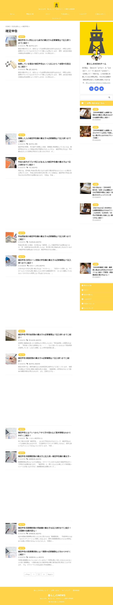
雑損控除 (37, 364)
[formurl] (96, 88)
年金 (30, 167)
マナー (47, 14)
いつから (31, 438)
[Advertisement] (39, 106)
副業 (30, 69)
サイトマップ (56, 18)
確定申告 (31, 46)
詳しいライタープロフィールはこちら (98, 83)
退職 (36, 144)
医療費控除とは (33, 557)
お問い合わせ (55, 590)
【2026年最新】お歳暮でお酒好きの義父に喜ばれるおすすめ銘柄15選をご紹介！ (103, 114)
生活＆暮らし (65, 14)
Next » (50, 574)
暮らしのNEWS (56, 595)
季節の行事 (30, 14)
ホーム (12, 14)
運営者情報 (76, 590)
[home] (101, 88)
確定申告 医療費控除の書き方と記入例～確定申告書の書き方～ (44, 456)
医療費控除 (32, 459)
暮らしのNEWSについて (41, 590)
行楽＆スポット (101, 14)
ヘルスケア (83, 14)
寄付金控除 (32, 340)
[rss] (91, 88)
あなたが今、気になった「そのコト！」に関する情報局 (56, 598)
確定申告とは (38, 438)
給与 (36, 46)
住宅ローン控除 (34, 266)
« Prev (27, 574)
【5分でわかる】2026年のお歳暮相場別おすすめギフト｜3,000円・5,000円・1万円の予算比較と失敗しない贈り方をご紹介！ (103, 213)
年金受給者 (32, 242)
